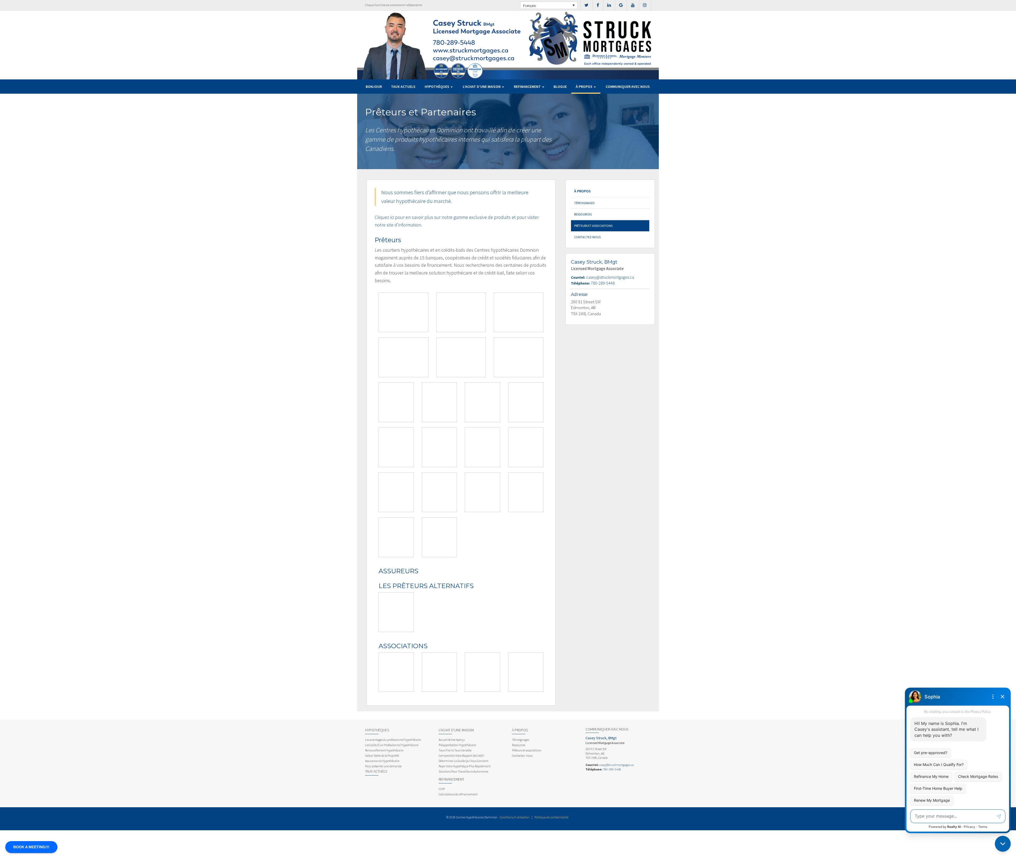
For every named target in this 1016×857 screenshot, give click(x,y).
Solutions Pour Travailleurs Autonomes (463, 771)
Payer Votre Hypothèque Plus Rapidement (465, 766)
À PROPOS (584, 86)
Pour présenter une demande (383, 766)
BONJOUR (374, 86)
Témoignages (584, 203)
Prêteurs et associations (593, 226)
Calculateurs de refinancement (458, 794)
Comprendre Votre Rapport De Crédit (461, 755)
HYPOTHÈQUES (437, 86)
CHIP (442, 789)
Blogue (560, 86)
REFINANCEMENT (528, 86)
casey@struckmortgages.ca (610, 277)
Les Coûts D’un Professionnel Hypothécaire (391, 745)
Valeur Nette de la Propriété (382, 755)
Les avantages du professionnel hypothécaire (393, 740)
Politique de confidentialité (551, 817)
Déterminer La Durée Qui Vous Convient (463, 761)
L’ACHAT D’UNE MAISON (482, 86)
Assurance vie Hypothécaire (382, 761)
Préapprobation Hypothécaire (457, 745)
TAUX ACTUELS (403, 86)
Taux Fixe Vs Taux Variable (455, 750)
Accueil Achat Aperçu (452, 740)
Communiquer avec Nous (628, 86)
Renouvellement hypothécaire (384, 750)
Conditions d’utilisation (514, 817)
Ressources (583, 214)
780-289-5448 (603, 283)
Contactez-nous (587, 237)
